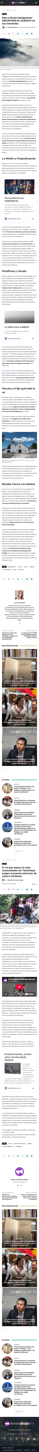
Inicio (3, 10)
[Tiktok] (22, 1439)
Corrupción (17, 822)
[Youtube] (34, 1439)
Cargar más (19, 851)
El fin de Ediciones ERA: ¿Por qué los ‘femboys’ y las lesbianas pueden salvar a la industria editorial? (19, 683)
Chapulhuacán (12, 566)
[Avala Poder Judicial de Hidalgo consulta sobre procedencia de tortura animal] (7, 842)
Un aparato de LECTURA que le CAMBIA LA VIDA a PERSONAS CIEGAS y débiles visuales (29, 635)
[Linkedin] (18, 34)
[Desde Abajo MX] (19, 2)
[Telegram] (27, 34)
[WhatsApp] (22, 34)
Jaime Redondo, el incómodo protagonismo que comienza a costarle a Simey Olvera (20, 722)
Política (19, 717)
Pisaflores (21, 569)
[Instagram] (16, 1439)
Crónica (14, 10)
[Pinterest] (13, 34)
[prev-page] (3, 769)
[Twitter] (10, 1439)
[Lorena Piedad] (3, 27)
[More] (32, 34)
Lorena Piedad (12, 27)
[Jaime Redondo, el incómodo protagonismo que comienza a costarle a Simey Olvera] (19, 707)
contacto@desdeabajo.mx (23, 1434)
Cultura (19, 678)
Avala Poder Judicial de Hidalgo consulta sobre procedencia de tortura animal (25, 843)
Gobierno (19, 756)
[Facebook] (4, 34)
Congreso (17, 839)
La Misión (31, 566)
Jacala (25, 566)
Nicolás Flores (8, 489)
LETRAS (8, 10)
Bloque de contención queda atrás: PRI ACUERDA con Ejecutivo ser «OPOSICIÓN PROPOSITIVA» (10, 636)
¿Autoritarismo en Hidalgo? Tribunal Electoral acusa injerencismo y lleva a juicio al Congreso (19, 761)
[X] (9, 34)
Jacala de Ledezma (10, 370)
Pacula (12, 397)
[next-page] (6, 769)
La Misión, (11, 163)
